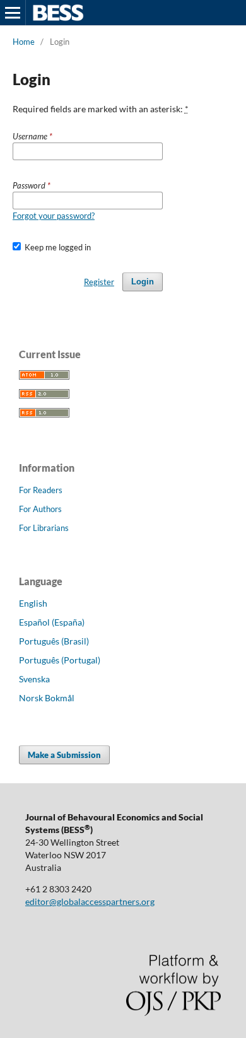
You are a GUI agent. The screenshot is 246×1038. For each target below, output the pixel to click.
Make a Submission (64, 755)
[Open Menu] (12, 12)
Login (142, 281)
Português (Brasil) (54, 641)
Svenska (34, 679)
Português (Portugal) (59, 660)
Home (24, 42)
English (33, 603)
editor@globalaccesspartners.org (90, 901)
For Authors (40, 509)
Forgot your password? (54, 216)
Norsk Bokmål (46, 697)
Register (99, 282)
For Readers (40, 490)
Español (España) (52, 622)
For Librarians (44, 528)
